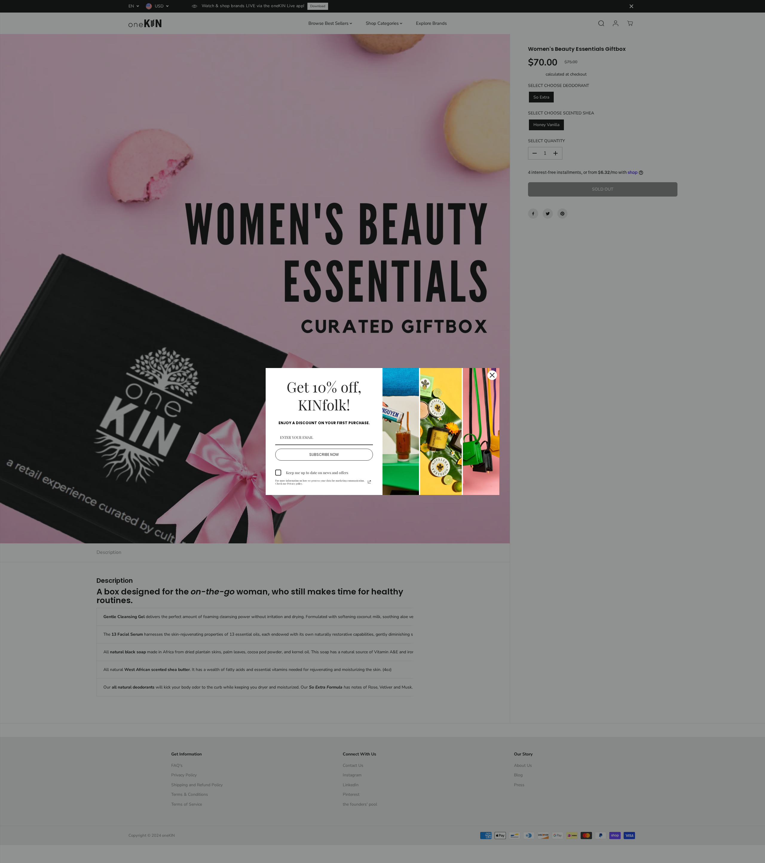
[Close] (492, 375)
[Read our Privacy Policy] (369, 481)
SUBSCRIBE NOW (324, 454)
